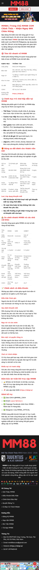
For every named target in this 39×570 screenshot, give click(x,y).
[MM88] (19, 3)
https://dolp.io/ (18, 93)
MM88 (15, 40)
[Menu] (2, 3)
